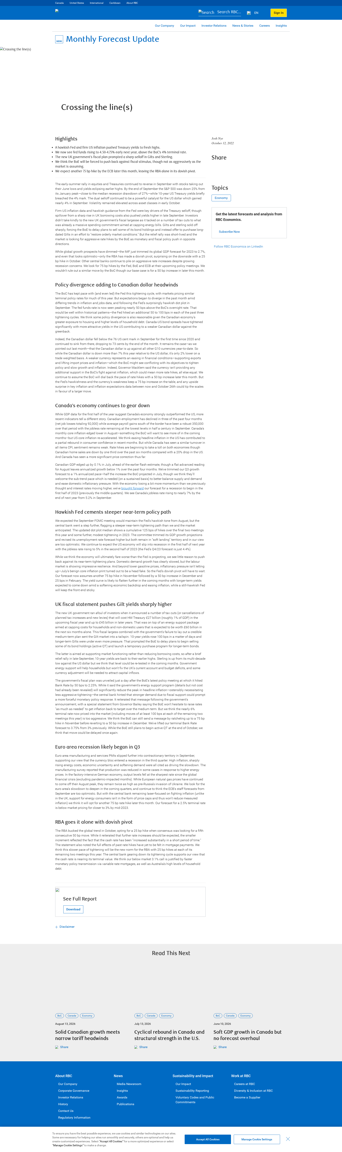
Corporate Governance (73, 1091)
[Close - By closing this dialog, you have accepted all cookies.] (288, 1139)
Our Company (164, 25)
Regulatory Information (74, 1117)
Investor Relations (213, 25)
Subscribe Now (229, 232)
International (97, 3)
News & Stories (242, 25)
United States (77, 3)
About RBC (132, 3)
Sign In (279, 13)
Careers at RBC (244, 1084)
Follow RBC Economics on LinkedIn (238, 246)
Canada (59, 3)
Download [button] (73, 909)
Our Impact (188, 25)
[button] (220, 13)
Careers (264, 25)
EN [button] (256, 13)
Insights (281, 25)
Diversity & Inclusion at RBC (253, 1091)
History (63, 1104)
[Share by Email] (248, 168)
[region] (171, 1139)
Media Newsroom (129, 1084)
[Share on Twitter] (226, 168)
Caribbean (115, 3)
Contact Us (65, 1111)
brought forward (132, 488)
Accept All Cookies (207, 1139)
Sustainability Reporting (192, 1091)
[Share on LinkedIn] (237, 168)
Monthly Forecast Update (112, 39)
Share (64, 1047)
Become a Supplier (247, 1097)
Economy (221, 198)
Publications (125, 1104)
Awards (122, 1097)
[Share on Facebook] (215, 168)
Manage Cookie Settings (256, 1139)
